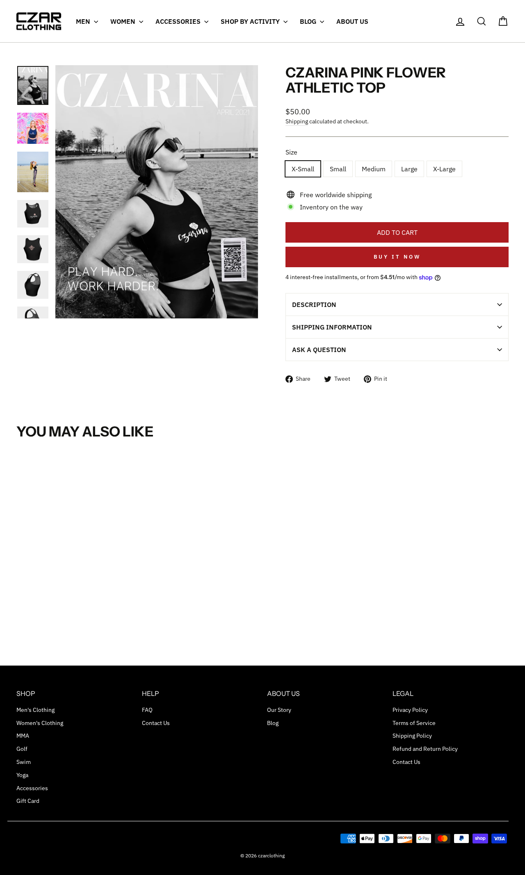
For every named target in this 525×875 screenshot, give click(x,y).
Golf (21, 748)
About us (352, 21)
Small (338, 169)
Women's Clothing (39, 723)
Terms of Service (414, 723)
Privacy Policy (410, 710)
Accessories (32, 788)
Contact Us (156, 723)
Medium (374, 169)
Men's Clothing (35, 710)
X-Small (303, 169)
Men (84, 21)
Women (123, 21)
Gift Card (27, 801)
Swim (23, 762)
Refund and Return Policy (425, 748)
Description (314, 304)
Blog (309, 21)
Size (291, 152)
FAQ (147, 710)
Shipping (296, 121)
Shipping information (332, 327)
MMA (22, 735)
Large (409, 169)
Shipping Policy (412, 735)
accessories (178, 21)
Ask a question (319, 349)
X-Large (444, 169)
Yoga (22, 775)
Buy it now (397, 256)
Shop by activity (251, 21)
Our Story (279, 710)
